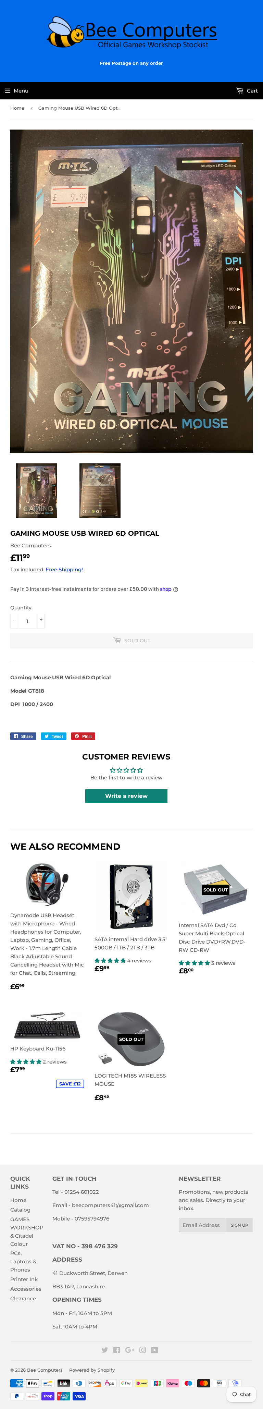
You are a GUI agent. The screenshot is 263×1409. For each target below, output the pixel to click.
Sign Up (239, 1225)
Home (17, 108)
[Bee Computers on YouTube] (154, 1351)
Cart (252, 90)
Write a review (126, 796)
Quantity (21, 608)
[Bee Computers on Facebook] (116, 1351)
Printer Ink (24, 1279)
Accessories (25, 1289)
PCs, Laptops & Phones (23, 1261)
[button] (111, 960)
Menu (21, 90)
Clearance (23, 1298)
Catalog (20, 1209)
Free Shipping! (64, 569)
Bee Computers (45, 1370)
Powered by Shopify (92, 1370)
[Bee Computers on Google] (130, 1351)
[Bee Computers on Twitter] (104, 1351)
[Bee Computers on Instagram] (142, 1351)
